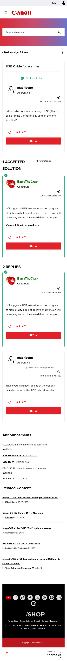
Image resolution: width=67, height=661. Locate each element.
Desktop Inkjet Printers (16, 52)
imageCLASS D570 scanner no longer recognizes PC (30, 497)
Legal (37, 621)
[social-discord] (33, 603)
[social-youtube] (8, 597)
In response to (41, 367)
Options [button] (62, 52)
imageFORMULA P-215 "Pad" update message (26, 528)
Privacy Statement (26, 621)
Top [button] (6, 652)
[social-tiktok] (22, 597)
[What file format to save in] (56, 161)
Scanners (9, 517)
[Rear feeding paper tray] (62, 161)
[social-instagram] (15, 597)
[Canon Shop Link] (33, 614)
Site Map (45, 621)
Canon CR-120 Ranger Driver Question (22, 513)
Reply (33, 141)
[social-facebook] (30, 597)
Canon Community (21, 12)
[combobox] (33, 32)
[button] (10, 132)
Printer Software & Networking (18, 568)
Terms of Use (13, 621)
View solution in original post (23, 225)
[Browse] (7, 13)
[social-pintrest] (51, 597)
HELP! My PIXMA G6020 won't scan (21, 543)
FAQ (54, 3)
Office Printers (11, 502)
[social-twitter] (37, 597)
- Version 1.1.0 (19, 455)
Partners (53, 621)
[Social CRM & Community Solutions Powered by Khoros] (54, 654)
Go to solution (34, 78)
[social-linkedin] (59, 597)
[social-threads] (44, 597)
